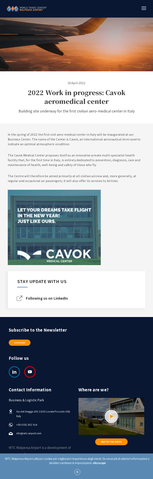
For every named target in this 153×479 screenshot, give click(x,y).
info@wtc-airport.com (29, 433)
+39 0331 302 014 (26, 424)
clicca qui (99, 463)
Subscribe (19, 342)
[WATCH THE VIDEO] (111, 416)
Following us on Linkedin (47, 298)
